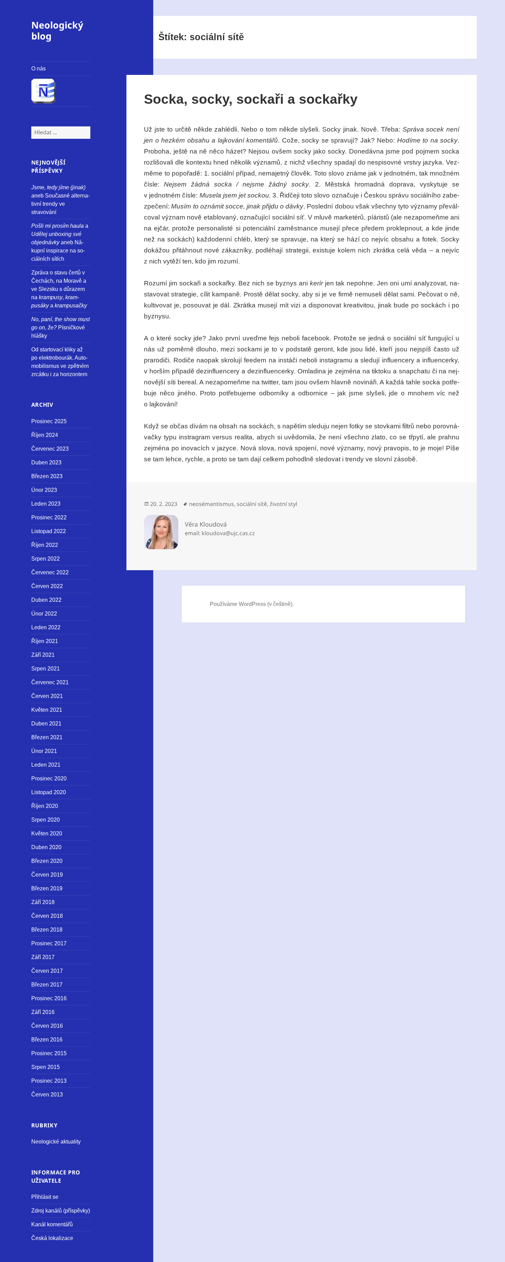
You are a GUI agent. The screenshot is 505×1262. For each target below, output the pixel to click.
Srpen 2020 (45, 820)
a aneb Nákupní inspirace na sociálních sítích (59, 242)
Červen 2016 (47, 1026)
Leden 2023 (45, 504)
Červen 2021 (47, 696)
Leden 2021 (45, 765)
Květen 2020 (46, 833)
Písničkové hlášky (60, 327)
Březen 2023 (47, 476)
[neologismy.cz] (60, 91)
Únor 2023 (44, 490)
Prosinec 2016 (49, 998)
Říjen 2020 (44, 806)
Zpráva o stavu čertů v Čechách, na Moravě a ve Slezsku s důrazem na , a (59, 289)
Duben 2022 (46, 600)
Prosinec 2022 (49, 517)
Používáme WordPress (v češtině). (252, 604)
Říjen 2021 (44, 641)
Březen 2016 (47, 1040)
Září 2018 (43, 902)
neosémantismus (211, 504)
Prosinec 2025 (49, 421)
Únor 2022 (44, 614)
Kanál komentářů (52, 1224)
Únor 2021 (44, 751)
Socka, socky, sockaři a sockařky (251, 99)
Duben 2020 (46, 847)
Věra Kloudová (206, 524)
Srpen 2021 (45, 669)
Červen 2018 (47, 916)
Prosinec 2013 (49, 1081)
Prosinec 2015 (49, 1053)
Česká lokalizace (52, 1238)
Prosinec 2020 (49, 778)
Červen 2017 (47, 971)
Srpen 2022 (45, 559)
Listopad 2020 (48, 792)
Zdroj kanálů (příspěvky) (60, 1211)
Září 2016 (43, 1012)
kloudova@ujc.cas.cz (228, 533)
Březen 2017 (47, 985)
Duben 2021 (46, 723)
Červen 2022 (47, 586)
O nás (38, 68)
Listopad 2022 (48, 531)
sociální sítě (252, 504)
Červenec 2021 (50, 682)
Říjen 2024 (44, 435)
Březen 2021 (47, 737)
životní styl (283, 504)
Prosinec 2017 (49, 943)
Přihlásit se (44, 1197)
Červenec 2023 (50, 449)
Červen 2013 (47, 1094)
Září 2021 (43, 655)
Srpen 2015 (45, 1067)
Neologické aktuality (56, 1142)
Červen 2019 (47, 875)
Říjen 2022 (44, 545)
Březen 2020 (47, 861)
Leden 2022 (45, 627)
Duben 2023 (46, 462)
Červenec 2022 (50, 572)
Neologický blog (57, 30)
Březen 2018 (47, 930)
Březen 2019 (47, 888)
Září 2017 (43, 957)
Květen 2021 (46, 710)
